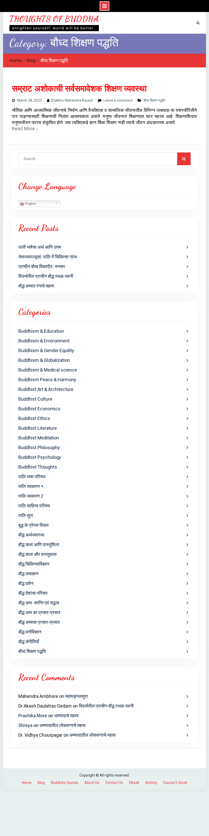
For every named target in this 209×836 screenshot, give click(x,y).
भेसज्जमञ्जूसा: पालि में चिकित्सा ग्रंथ (47, 256)
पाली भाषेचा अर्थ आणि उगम (39, 247)
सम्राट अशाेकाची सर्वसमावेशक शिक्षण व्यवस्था (79, 89)
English (30, 204)
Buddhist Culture (35, 399)
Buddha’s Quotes (64, 782)
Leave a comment (118, 100)
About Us (91, 782)
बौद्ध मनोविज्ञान (29, 632)
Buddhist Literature (37, 428)
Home (27, 782)
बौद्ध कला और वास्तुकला (37, 554)
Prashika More (32, 715)
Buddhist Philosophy (39, 447)
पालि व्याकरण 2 (30, 496)
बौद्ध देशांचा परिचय (32, 593)
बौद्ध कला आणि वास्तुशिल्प (38, 544)
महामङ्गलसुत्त (76, 696)
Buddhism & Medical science (47, 370)
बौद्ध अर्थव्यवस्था (31, 535)
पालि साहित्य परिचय (34, 505)
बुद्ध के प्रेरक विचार (33, 525)
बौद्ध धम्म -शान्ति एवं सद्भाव (38, 602)
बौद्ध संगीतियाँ (28, 641)
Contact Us (114, 782)
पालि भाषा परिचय (31, 476)
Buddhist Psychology (39, 457)
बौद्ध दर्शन (25, 583)
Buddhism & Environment (44, 340)
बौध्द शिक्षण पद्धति (154, 100)
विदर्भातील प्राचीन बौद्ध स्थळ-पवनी (45, 276)
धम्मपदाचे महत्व (66, 715)
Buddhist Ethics (34, 418)
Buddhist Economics (39, 408)
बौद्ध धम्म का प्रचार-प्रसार (39, 612)
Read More (23, 128)
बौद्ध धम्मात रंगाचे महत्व (36, 286)
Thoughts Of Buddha (54, 19)
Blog (41, 782)
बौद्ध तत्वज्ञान (28, 573)
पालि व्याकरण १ (30, 486)
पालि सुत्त (25, 515)
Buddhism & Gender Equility (46, 350)
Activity (151, 782)
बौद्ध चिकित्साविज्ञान (33, 564)
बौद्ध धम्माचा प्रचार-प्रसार (39, 622)
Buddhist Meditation (38, 437)
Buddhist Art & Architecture (45, 389)
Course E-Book (175, 782)
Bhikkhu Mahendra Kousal (72, 100)
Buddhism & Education (41, 331)
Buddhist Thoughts (37, 467)
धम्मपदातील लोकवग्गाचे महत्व (63, 725)
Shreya (25, 725)
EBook (134, 782)
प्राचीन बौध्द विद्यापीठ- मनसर (41, 266)
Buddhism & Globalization (44, 360)
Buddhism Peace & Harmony (47, 379)
